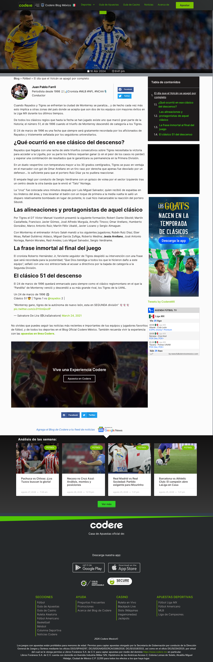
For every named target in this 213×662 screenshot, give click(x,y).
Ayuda (81, 597)
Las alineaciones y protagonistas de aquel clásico (174, 115)
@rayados (54, 298)
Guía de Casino (131, 4)
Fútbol (27, 78)
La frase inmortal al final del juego (176, 127)
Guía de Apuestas (109, 4)
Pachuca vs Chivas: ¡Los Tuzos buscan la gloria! (36, 480)
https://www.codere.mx (155, 652)
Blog (16, 78)
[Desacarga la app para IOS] (124, 567)
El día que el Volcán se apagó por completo (175, 95)
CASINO (122, 597)
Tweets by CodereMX (161, 301)
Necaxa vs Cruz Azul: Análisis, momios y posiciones (80, 481)
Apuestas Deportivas (175, 597)
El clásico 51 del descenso (175, 134)
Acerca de (163, 4)
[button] (126, 89)
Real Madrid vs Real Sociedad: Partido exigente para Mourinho (128, 481)
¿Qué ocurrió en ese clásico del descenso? (175, 104)
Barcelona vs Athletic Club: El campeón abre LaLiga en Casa (173, 481)
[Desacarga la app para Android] (89, 567)
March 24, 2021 (72, 315)
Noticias (148, 4)
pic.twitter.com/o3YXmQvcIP (32, 309)
